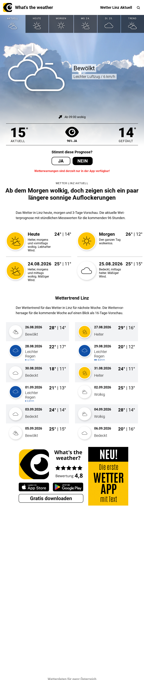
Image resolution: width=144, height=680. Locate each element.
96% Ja (72, 141)
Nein (82, 161)
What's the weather (34, 7)
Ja (61, 161)
